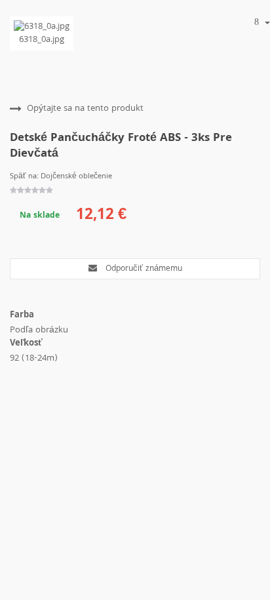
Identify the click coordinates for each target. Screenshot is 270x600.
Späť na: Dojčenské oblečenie (61, 176)
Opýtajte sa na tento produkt (85, 109)
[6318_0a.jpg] (41, 26)
